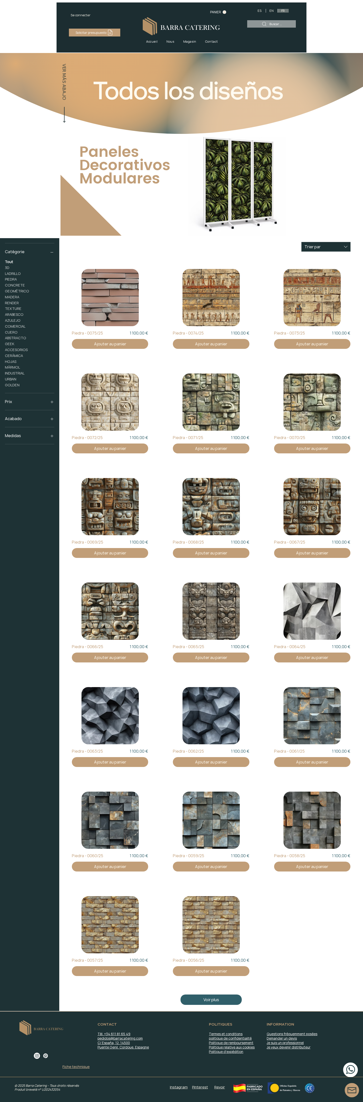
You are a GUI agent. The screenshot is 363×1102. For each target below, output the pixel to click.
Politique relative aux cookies (232, 1047)
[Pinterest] (45, 1056)
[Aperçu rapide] (110, 297)
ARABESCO (14, 314)
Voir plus (211, 999)
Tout (9, 261)
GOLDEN (12, 385)
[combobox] (326, 247)
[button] (218, 12)
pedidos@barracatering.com (120, 1038)
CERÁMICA (14, 355)
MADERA (12, 297)
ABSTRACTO (15, 338)
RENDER (12, 303)
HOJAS (10, 361)
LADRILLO (13, 273)
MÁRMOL (12, 367)
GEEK (9, 343)
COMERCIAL (15, 326)
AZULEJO (12, 320)
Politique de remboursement (231, 1043)
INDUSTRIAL (14, 373)
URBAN (10, 379)
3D (7, 267)
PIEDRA (11, 279)
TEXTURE (13, 308)
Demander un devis (282, 1038)
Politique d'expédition (226, 1051)
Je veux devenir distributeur (288, 1047)
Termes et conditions (225, 1034)
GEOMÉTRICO (17, 291)
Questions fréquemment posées (292, 1034)
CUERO (11, 332)
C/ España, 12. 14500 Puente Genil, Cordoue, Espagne (123, 1045)
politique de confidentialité (230, 1038)
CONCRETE (15, 285)
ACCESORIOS (16, 349)
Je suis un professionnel (285, 1043)
